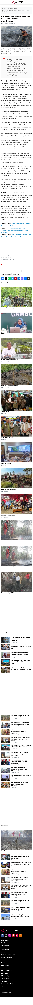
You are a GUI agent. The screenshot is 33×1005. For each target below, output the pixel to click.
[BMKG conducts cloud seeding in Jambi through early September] (16, 452)
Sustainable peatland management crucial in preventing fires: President (14, 230)
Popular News (5, 711)
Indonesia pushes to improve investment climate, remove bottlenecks (19, 754)
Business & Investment (8, 954)
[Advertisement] (16, 614)
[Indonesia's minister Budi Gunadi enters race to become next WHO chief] (5, 647)
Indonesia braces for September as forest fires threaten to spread (15, 436)
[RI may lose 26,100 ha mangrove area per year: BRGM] (16, 322)
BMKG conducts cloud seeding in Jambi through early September (16, 462)
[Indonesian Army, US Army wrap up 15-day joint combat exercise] (5, 717)
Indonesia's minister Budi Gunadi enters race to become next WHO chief (21, 646)
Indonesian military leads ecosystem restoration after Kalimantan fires (19, 769)
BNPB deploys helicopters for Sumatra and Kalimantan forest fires (14, 566)
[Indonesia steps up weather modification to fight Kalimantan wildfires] (16, 530)
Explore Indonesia (6, 957)
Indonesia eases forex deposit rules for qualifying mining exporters (20, 731)
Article (3, 960)
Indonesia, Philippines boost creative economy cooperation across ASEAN (20, 856)
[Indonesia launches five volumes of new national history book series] (5, 662)
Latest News (5, 633)
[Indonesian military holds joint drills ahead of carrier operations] (5, 917)
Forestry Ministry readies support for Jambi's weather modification (15, 514)
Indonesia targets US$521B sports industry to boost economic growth (21, 739)
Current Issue (13, 8)
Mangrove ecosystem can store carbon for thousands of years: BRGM (14, 358)
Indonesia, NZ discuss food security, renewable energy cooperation (19, 761)
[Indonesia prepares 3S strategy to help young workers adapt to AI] (5, 777)
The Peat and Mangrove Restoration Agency (15, 267)
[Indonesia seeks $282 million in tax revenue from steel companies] (5, 725)
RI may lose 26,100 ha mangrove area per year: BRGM (15, 332)
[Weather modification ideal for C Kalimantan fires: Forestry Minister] (16, 581)
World (3, 952)
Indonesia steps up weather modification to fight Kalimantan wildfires (16, 540)
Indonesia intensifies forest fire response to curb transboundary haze (16, 850)
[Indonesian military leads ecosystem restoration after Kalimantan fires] (5, 770)
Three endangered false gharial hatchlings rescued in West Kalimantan (20, 639)
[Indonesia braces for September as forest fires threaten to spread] (16, 426)
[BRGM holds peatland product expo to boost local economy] (16, 400)
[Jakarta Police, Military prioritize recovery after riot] (5, 910)
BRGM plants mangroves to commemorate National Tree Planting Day (14, 384)
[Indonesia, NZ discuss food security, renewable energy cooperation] (5, 762)
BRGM (3, 271)
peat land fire (6, 274)
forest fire (16, 274)
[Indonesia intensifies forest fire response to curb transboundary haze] (16, 839)
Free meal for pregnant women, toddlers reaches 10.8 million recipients (20, 654)
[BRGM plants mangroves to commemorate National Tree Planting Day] (16, 374)
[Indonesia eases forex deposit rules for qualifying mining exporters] (5, 732)
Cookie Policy (5, 978)
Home (6, 8)
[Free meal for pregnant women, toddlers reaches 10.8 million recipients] (5, 655)
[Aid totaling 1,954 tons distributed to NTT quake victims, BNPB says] (5, 865)
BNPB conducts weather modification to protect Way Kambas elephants (16, 488)
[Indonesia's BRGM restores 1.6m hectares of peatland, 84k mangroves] (16, 296)
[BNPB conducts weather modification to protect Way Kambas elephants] (16, 478)
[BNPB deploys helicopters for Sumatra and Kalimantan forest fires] (16, 556)
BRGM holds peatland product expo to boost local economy (15, 410)
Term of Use (4, 973)
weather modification (14, 271)
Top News (4, 826)
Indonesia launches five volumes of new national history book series (20, 662)
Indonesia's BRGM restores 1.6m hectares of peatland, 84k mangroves (15, 307)
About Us (4, 981)
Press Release (5, 965)
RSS (2, 986)
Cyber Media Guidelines (8, 984)
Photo (3, 962)
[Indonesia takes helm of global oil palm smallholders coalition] (5, 747)
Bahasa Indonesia (6, 970)
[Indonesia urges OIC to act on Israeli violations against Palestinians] (5, 784)
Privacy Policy (5, 976)
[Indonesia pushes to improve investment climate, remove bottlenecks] (5, 754)
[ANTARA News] (18, 2)
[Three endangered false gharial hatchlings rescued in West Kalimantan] (5, 639)
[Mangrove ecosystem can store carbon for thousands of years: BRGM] (16, 348)
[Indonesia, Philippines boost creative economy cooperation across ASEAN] (5, 857)
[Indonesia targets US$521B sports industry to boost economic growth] (5, 740)
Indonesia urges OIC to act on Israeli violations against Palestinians (19, 784)
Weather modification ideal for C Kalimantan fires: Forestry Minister (15, 592)
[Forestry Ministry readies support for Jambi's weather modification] (16, 504)
